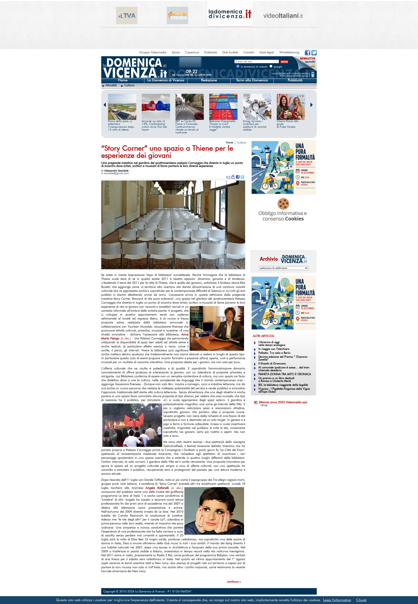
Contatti (248, 52)
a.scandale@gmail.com (115, 173)
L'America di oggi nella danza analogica (271, 344)
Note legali (267, 52)
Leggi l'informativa (337, 600)
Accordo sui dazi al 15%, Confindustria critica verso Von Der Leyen (154, 125)
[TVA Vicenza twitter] (314, 54)
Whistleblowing (289, 52)
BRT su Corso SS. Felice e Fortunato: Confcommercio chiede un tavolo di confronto (187, 127)
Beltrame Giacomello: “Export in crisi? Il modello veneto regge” (222, 125)
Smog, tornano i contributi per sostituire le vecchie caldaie (254, 125)
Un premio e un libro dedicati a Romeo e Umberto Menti (276, 380)
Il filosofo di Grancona (272, 363)
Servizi (176, 52)
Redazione (209, 80)
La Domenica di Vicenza (165, 80)
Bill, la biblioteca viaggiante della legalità (283, 385)
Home (122, 80)
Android (258, 241)
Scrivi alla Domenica (252, 80)
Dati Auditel (230, 52)
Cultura (129, 85)
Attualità (111, 85)
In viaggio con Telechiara (273, 349)
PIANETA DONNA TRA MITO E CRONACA (284, 374)
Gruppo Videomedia (152, 52)
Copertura (192, 52)
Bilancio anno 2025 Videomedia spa (283, 402)
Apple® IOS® (282, 241)
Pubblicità (210, 52)
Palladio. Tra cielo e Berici (274, 353)
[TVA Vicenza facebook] (307, 54)
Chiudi (361, 600)
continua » (234, 581)
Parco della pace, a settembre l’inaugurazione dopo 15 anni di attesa (121, 125)
